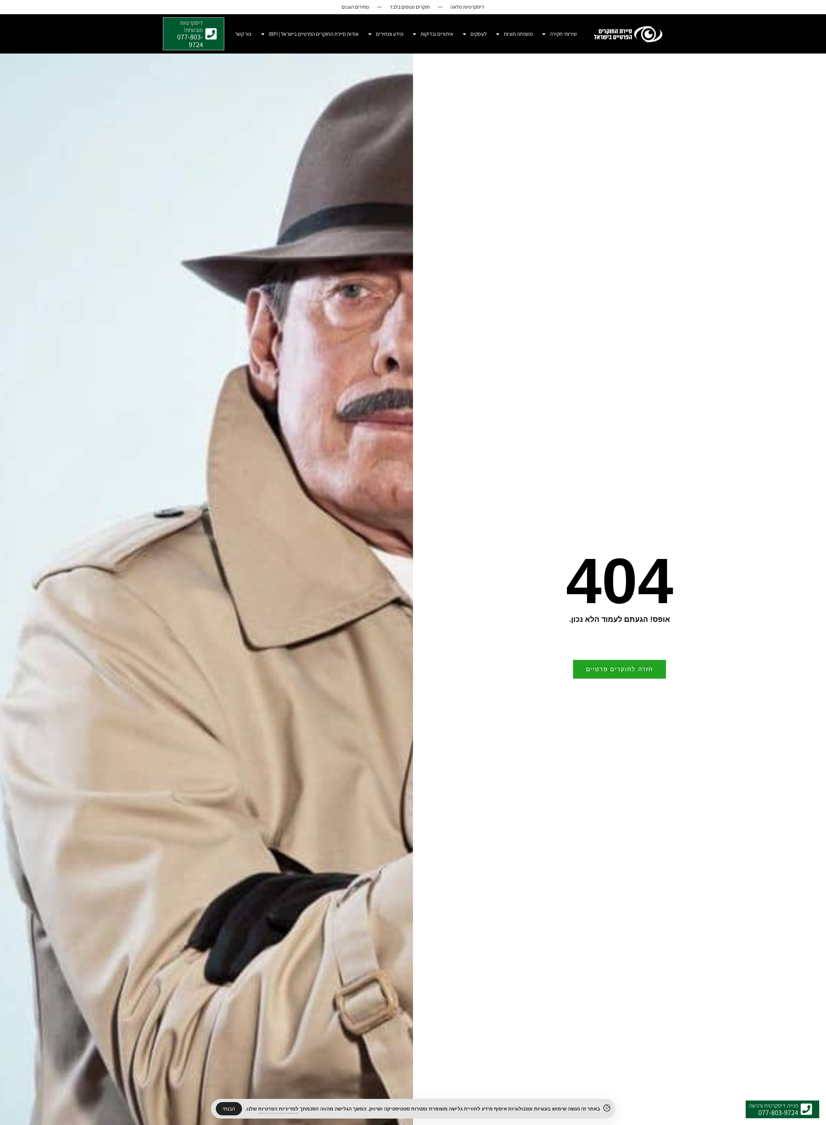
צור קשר (243, 33)
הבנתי (229, 1108)
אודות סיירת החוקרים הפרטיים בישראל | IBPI (314, 33)
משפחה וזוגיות (518, 33)
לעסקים (478, 33)
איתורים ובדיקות (436, 33)
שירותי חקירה (563, 33)
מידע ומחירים (389, 33)
